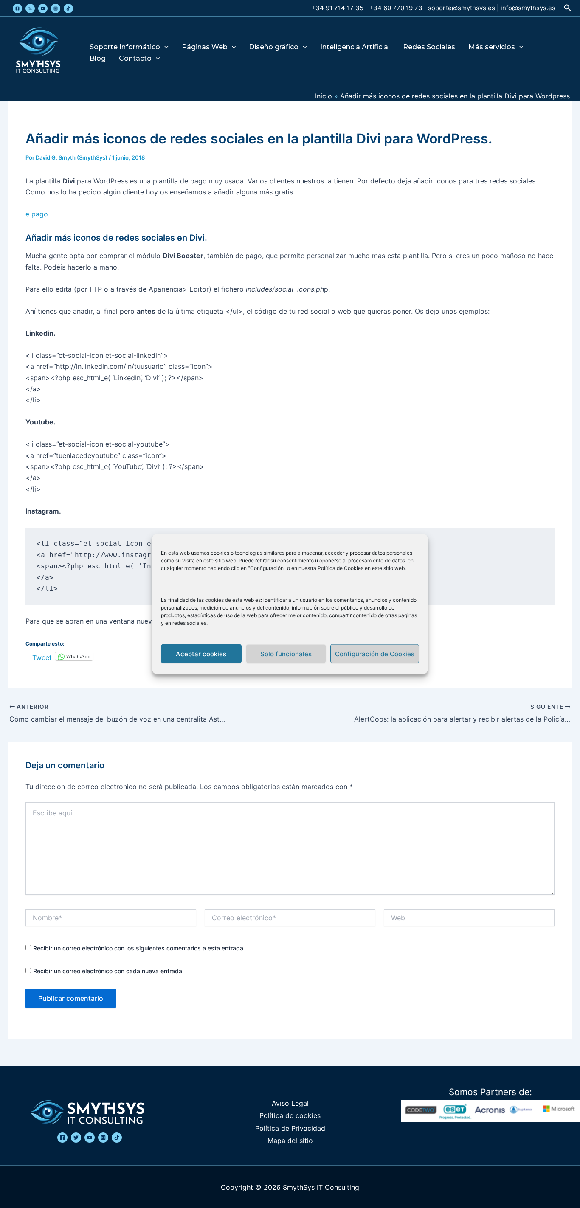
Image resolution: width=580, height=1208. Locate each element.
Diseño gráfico (273, 47)
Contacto (135, 58)
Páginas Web (205, 47)
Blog (98, 58)
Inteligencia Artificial (355, 47)
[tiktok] (117, 1137)
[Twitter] (30, 8)
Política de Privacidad (290, 1128)
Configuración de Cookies (374, 653)
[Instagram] (55, 8)
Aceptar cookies (201, 653)
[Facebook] (17, 8)
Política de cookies (290, 1115)
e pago (37, 214)
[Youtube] (43, 8)
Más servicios (491, 47)
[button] (568, 8)
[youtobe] (89, 1137)
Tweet (42, 656)
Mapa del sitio (290, 1140)
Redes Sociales (429, 47)
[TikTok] (68, 8)
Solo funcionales (286, 653)
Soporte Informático (125, 47)
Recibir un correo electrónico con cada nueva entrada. (108, 971)
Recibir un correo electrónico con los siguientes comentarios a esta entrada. (139, 948)
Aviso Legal (290, 1103)
